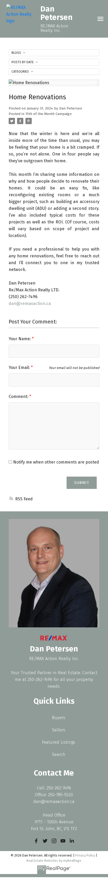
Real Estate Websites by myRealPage (53, 861)
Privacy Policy (85, 855)
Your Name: (20, 338)
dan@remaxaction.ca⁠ (30, 303)
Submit (81, 482)
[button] (36, 840)
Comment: (19, 396)
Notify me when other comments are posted (55, 462)
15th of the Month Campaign (48, 114)
